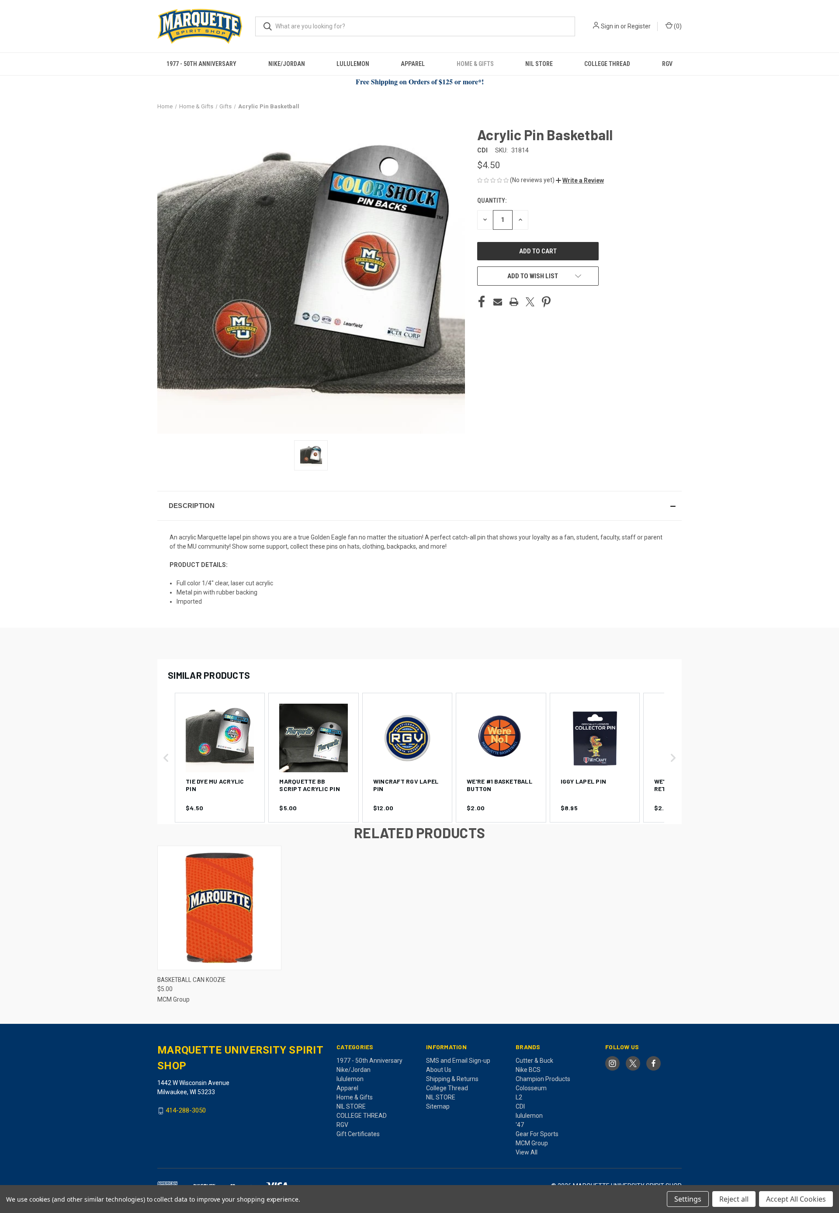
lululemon (352, 63)
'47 (520, 1124)
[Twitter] (530, 302)
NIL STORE (539, 63)
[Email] (497, 302)
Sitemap (438, 1106)
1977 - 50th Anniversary (201, 63)
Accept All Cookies (796, 1199)
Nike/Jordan (286, 63)
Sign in (610, 26)
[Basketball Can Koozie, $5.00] (219, 907)
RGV (667, 63)
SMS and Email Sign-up (458, 1060)
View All (526, 1152)
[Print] (514, 302)
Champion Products (543, 1078)
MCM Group (532, 1143)
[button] (580, 180)
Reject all (734, 1199)
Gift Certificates (358, 1133)
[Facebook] (481, 302)
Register (639, 26)
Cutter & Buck (534, 1060)
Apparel (413, 63)
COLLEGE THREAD (607, 63)
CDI (520, 1106)
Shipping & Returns (452, 1078)
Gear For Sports (537, 1133)
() (677, 26)
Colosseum (531, 1088)
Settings (687, 1199)
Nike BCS (528, 1069)
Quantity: (491, 200)
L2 (519, 1097)
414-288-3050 (186, 1110)
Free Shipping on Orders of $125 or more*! (420, 81)
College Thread (447, 1088)
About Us (438, 1069)
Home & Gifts (475, 63)
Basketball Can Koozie (191, 980)
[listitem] (220, 757)
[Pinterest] (546, 302)
